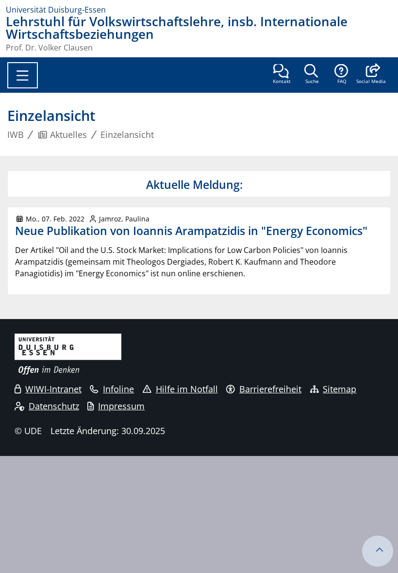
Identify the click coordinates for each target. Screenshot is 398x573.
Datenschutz (54, 406)
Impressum (121, 406)
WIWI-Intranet (53, 389)
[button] (371, 74)
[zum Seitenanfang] (377, 551)
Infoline (118, 389)
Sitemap (339, 389)
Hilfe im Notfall (187, 389)
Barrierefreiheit (270, 389)
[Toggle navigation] (22, 75)
